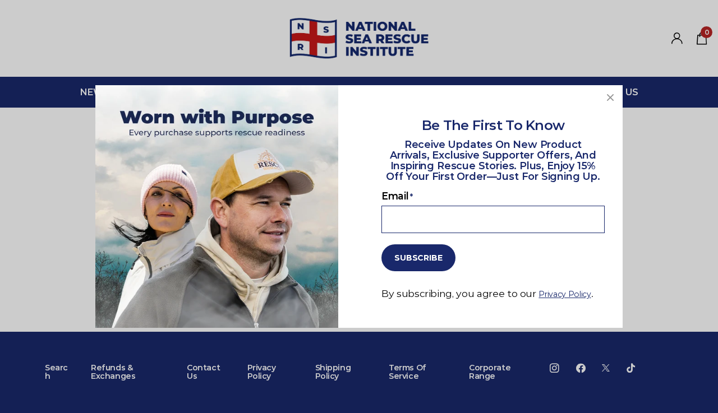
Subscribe (418, 258)
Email (397, 196)
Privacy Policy (564, 294)
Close (610, 97)
